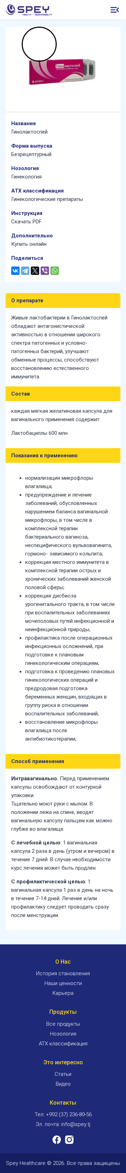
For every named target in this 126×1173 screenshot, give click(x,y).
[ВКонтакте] (15, 271)
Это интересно (63, 1062)
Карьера (63, 993)
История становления (63, 973)
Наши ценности (63, 983)
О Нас (63, 961)
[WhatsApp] (54, 271)
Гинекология (26, 177)
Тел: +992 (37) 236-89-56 (63, 1114)
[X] (35, 271)
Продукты (63, 1012)
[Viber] (45, 271)
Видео (63, 1084)
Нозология (63, 1034)
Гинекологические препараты (47, 199)
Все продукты (63, 1024)
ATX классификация (63, 1043)
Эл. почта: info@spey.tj (63, 1124)
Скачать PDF (26, 221)
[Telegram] (25, 271)
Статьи (63, 1074)
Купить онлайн (29, 244)
